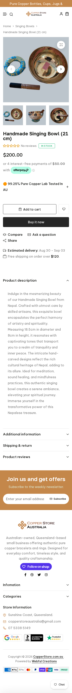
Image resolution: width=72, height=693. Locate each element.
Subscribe (60, 498)
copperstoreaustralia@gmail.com (34, 621)
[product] (61, 45)
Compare (15, 235)
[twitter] (39, 574)
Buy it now (36, 222)
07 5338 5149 (19, 628)
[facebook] (25, 574)
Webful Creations (44, 661)
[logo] (36, 14)
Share (12, 241)
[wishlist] (64, 209)
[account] (61, 14)
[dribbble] (32, 574)
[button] (5, 14)
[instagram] (46, 574)
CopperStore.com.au (48, 656)
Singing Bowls (24, 26)
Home (7, 26)
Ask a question (44, 235)
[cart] (67, 14)
